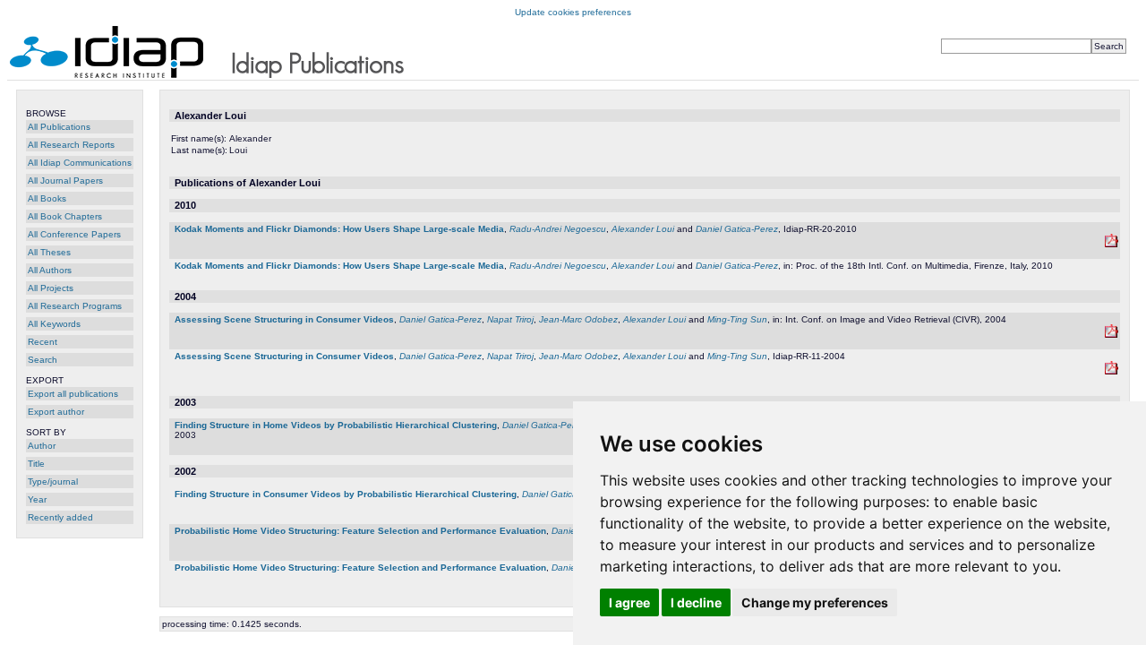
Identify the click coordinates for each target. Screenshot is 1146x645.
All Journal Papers (65, 180)
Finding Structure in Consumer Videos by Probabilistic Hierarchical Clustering (346, 494)
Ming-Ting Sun (737, 319)
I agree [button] (629, 602)
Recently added (60, 517)
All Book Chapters (65, 216)
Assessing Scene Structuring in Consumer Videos (284, 319)
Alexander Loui (642, 229)
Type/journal (53, 481)
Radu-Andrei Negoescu (557, 229)
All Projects (50, 288)
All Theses (49, 252)
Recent (42, 342)
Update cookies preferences (573, 12)
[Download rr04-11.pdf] (1111, 335)
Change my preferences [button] (814, 602)
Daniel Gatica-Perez (737, 229)
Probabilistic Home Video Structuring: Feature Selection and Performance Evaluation (360, 531)
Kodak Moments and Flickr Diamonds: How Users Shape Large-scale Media (339, 229)
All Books (47, 198)
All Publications (59, 127)
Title (36, 464)
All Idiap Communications (80, 163)
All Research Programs (75, 306)
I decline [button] (696, 602)
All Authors (50, 270)
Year (37, 499)
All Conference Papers (74, 234)
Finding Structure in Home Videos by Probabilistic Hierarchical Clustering (336, 425)
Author (42, 446)
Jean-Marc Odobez (578, 319)
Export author (56, 412)
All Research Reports (71, 145)
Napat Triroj (510, 319)
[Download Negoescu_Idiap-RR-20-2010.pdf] (1111, 244)
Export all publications (73, 394)
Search (42, 360)
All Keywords (54, 324)
